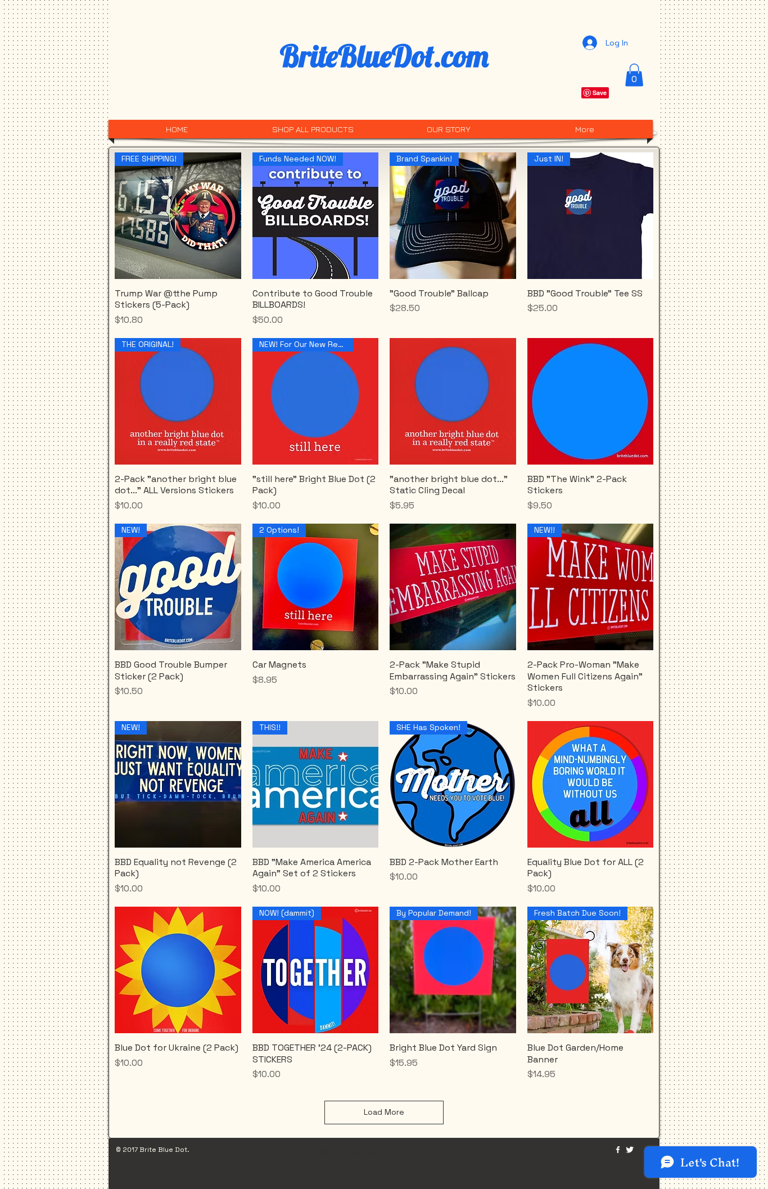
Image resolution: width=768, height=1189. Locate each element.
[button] (634, 75)
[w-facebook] (617, 1149)
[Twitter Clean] (629, 1149)
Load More (384, 1112)
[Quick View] (453, 401)
